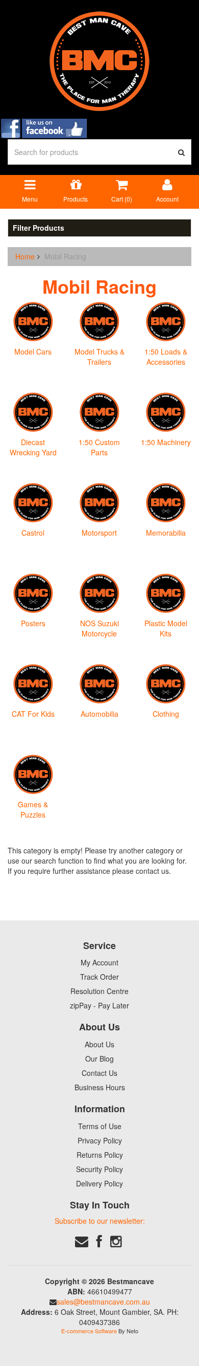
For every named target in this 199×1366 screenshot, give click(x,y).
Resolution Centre (99, 991)
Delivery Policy (99, 1183)
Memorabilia (166, 532)
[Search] (181, 152)
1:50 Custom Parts (99, 447)
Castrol (32, 532)
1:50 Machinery (166, 442)
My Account (99, 962)
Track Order (99, 977)
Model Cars (33, 351)
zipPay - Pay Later (99, 1005)
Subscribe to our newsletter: (100, 1221)
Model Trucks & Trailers (99, 356)
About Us (99, 1044)
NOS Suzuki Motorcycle (99, 628)
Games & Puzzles (33, 809)
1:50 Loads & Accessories (165, 356)
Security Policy (99, 1169)
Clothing (166, 714)
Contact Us (99, 1073)
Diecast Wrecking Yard (33, 447)
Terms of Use (99, 1126)
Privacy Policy (100, 1140)
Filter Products (38, 228)
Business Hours (99, 1087)
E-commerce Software (89, 1331)
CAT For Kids (33, 714)
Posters (33, 623)
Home (25, 256)
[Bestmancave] (99, 60)
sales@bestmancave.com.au (103, 1301)
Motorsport (99, 532)
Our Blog (99, 1058)
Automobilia (99, 714)
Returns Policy (100, 1155)
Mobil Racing (65, 256)
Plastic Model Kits (165, 628)
